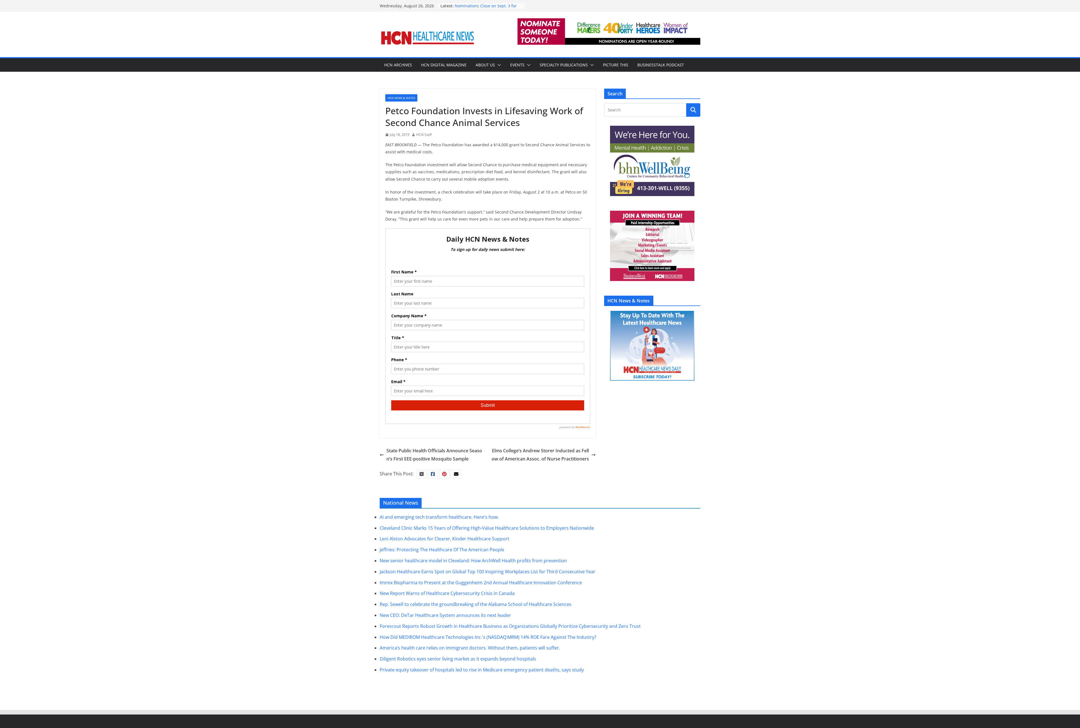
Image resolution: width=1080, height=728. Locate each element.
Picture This (615, 65)
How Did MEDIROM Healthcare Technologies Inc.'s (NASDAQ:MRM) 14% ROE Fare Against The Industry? (488, 637)
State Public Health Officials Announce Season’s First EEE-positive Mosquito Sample (434, 455)
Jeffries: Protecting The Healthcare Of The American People (442, 550)
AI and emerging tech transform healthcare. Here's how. (439, 517)
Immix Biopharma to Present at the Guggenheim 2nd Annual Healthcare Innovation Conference (481, 582)
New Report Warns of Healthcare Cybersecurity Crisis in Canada (447, 593)
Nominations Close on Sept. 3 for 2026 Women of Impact (486, 8)
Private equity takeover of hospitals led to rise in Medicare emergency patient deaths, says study (482, 670)
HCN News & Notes (401, 98)
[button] (498, 65)
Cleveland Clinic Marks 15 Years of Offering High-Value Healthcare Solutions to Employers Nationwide (487, 528)
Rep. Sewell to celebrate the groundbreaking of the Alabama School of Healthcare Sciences (476, 604)
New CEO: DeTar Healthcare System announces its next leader (445, 615)
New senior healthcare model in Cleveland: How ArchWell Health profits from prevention (473, 561)
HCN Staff (424, 134)
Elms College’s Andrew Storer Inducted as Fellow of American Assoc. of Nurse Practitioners (540, 455)
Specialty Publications (564, 65)
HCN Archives (398, 65)
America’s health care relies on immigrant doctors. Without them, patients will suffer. (470, 648)
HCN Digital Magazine (444, 65)
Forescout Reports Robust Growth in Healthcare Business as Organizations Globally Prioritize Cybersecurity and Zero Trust (510, 626)
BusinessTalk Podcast (660, 65)
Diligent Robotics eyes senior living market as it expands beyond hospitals (458, 659)
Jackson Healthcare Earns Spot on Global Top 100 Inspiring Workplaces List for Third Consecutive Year (487, 572)
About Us (485, 65)
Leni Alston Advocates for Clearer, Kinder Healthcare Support (444, 539)
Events (517, 65)
